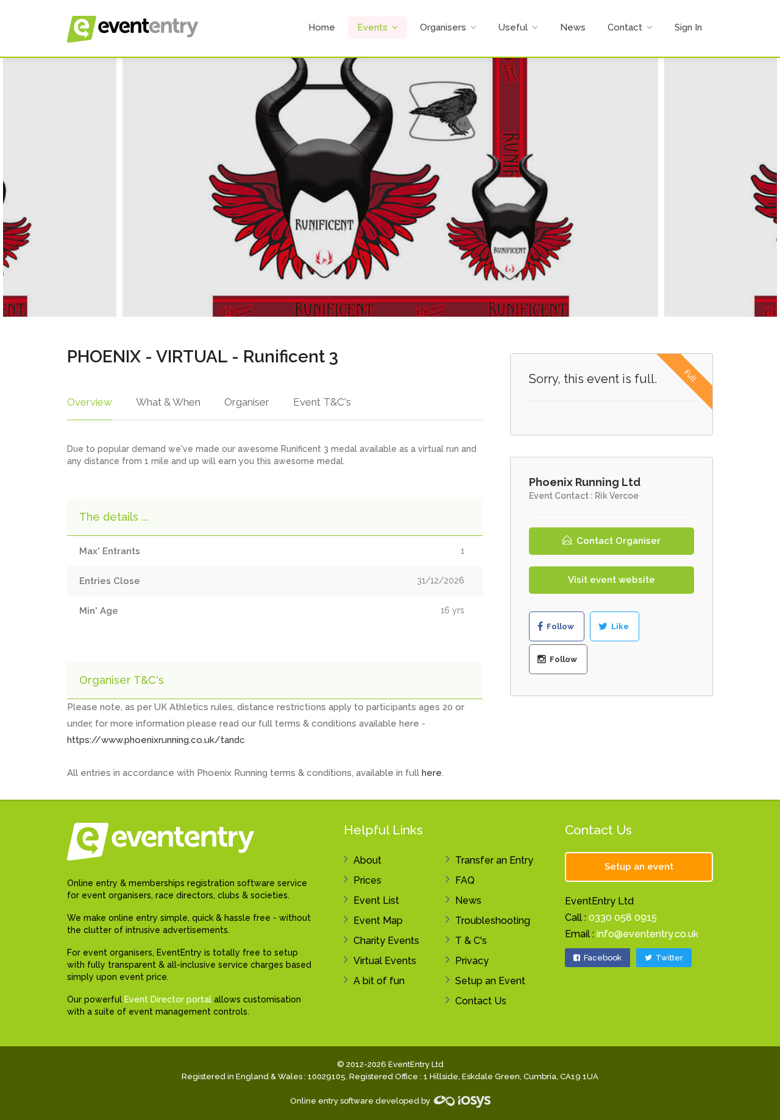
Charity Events (386, 940)
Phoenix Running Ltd (584, 482)
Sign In (688, 27)
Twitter (668, 957)
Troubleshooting (492, 920)
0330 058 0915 (623, 917)
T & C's (471, 940)
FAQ (465, 880)
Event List (376, 900)
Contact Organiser (617, 540)
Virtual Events (384, 961)
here (432, 772)
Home (321, 27)
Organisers (443, 27)
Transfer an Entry (494, 860)
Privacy (472, 961)
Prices (367, 880)
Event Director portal (167, 999)
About (367, 860)
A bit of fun (379, 981)
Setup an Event (490, 981)
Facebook (602, 957)
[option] (390, 187)
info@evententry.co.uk (647, 934)
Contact (625, 27)
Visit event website (611, 579)
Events (372, 27)
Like (619, 626)
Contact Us (480, 1001)
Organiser (246, 402)
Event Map (378, 920)
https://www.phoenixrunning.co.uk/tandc (156, 739)
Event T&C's (322, 402)
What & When (168, 402)
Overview (89, 402)
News (573, 27)
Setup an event (638, 866)
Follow (559, 626)
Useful (513, 27)
